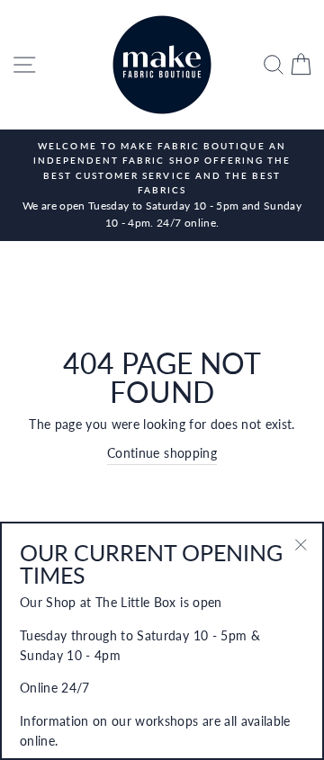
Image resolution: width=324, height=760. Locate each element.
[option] (162, 185)
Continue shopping (162, 453)
